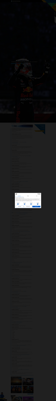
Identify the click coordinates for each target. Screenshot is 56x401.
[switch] (25, 204)
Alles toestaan (36, 206)
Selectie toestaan (28, 206)
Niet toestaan (19, 206)
